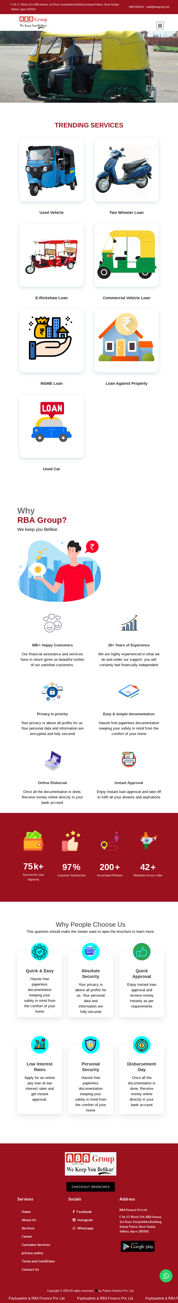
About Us (29, 1220)
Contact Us (30, 1269)
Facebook (84, 1212)
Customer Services (36, 1245)
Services (28, 1228)
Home (26, 1212)
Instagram (85, 1220)
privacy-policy (32, 1253)
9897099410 (136, 6)
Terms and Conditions (38, 1261)
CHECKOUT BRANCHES (91, 1187)
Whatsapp (85, 1228)
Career (27, 1236)
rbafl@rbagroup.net (157, 6)
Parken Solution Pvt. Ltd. (118, 1290)
